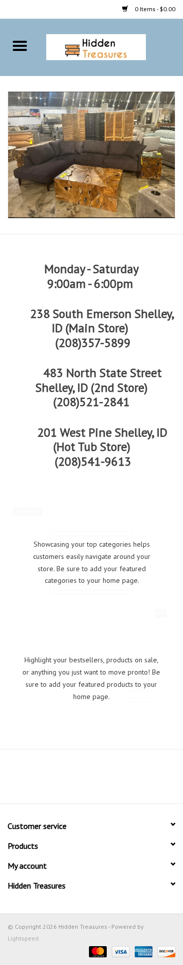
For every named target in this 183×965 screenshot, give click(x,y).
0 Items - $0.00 (154, 9)
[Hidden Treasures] (111, 46)
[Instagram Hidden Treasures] (101, 780)
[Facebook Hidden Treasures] (82, 780)
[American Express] (142, 951)
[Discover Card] (164, 951)
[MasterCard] (96, 951)
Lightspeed (23, 938)
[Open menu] (20, 45)
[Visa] (119, 951)
